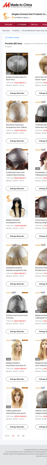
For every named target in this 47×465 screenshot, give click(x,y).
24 (13, 436)
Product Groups (13, 37)
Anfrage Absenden (17, 93)
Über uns (34, 24)
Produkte (22, 24)
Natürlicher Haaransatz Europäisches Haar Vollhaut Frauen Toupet (16, 127)
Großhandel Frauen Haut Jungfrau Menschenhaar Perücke (15, 175)
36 (18, 436)
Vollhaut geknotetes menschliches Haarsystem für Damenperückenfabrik (16, 413)
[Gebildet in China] (17, 5)
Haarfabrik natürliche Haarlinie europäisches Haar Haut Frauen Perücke (16, 270)
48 (23, 436)
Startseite (8, 24)
